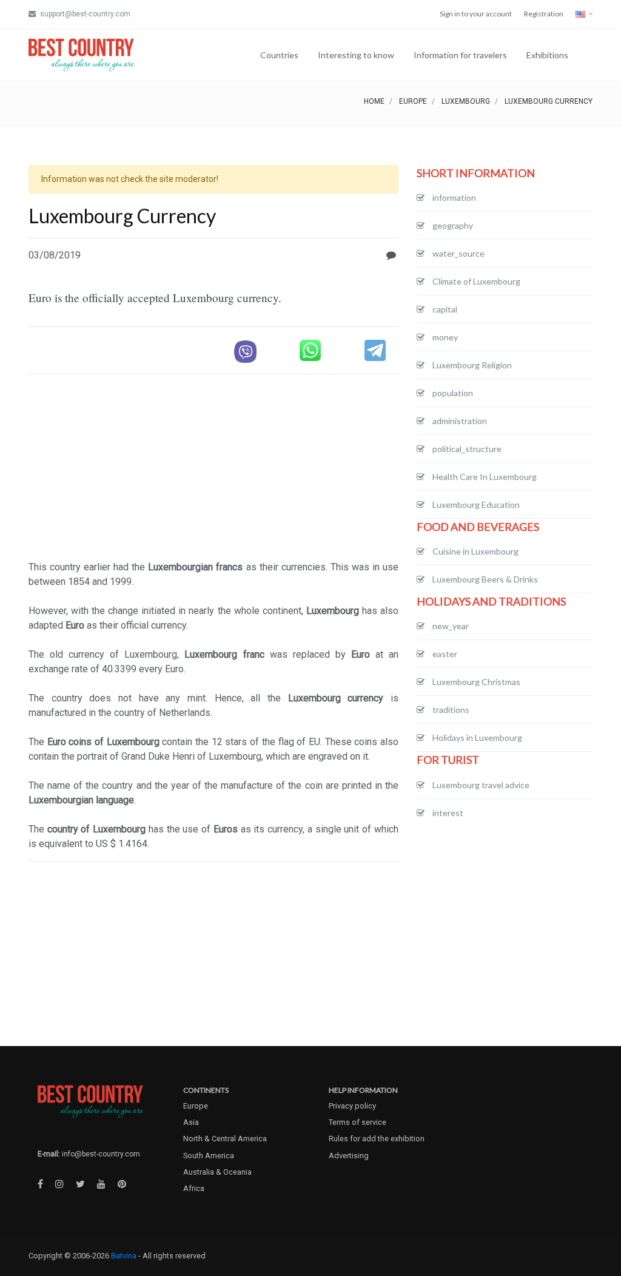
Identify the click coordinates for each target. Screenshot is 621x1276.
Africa (193, 1188)
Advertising (349, 1155)
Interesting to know (356, 55)
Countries (279, 55)
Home (374, 101)
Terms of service (357, 1122)
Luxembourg (465, 101)
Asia (191, 1122)
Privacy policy (352, 1105)
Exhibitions (547, 55)
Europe (413, 101)
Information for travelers (460, 55)
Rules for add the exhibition (377, 1138)
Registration (543, 13)
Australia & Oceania (217, 1171)
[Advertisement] (213, 469)
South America (208, 1155)
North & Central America (225, 1138)
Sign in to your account (476, 13)
